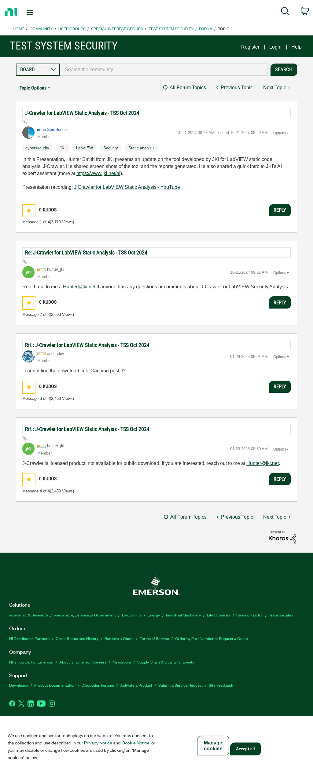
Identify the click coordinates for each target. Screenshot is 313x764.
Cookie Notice (135, 743)
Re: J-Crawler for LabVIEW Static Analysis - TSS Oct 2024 (86, 252)
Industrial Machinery (183, 615)
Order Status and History (77, 638)
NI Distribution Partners (29, 638)
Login (275, 46)
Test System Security (171, 28)
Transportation (281, 615)
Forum (205, 28)
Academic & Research (28, 615)
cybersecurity (37, 148)
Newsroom (121, 662)
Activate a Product (136, 685)
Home (18, 28)
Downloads (18, 685)
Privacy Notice (98, 743)
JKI (63, 148)
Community (41, 28)
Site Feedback (221, 685)
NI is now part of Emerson (31, 662)
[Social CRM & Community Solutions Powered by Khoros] (282, 536)
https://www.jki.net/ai (98, 173)
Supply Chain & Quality (157, 662)
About (64, 662)
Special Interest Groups (117, 28)
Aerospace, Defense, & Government (85, 615)
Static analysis (141, 148)
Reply (280, 210)
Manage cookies (213, 745)
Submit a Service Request (180, 685)
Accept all (245, 749)
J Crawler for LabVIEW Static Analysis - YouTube (127, 187)
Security (110, 148)
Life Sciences (218, 615)
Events (188, 662)
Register (250, 46)
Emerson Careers (91, 662)
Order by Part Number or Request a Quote (211, 638)
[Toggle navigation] (41, 13)
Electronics (132, 615)
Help (296, 46)
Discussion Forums (98, 685)
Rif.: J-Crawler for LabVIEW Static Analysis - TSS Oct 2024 (87, 345)
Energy (154, 615)
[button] (29, 210)
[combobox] (163, 70)
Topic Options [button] (33, 88)
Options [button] (279, 133)
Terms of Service (154, 638)
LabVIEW (84, 148)
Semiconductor (249, 615)
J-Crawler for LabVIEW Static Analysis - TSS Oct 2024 (82, 113)
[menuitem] (285, 12)
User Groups (72, 28)
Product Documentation (54, 685)
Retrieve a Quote (119, 638)
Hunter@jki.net (79, 286)
